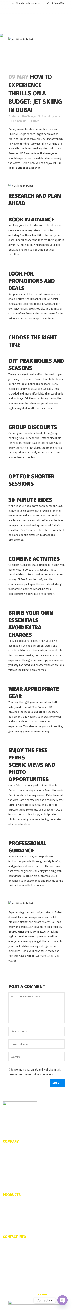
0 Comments (18, 121)
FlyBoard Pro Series (14, 1209)
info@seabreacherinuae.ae (26, 3)
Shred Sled (9, 1214)
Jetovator (8, 1203)
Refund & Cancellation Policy (18, 1167)
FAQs (5, 1155)
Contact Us (9, 1161)
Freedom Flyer (11, 1220)
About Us (8, 1149)
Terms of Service (12, 1172)
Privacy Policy (10, 1178)
